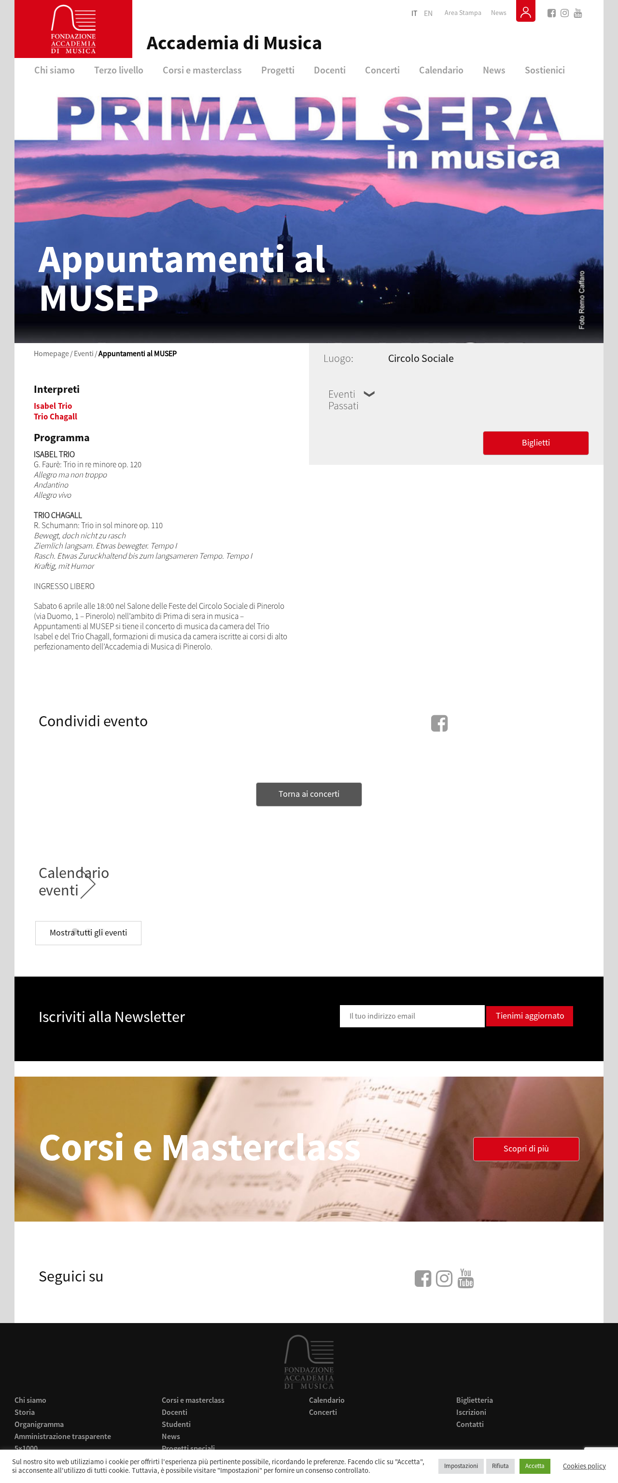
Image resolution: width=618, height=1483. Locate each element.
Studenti (176, 1424)
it (414, 13)
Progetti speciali (188, 1448)
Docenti (330, 70)
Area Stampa (463, 13)
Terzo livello (118, 70)
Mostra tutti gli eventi (88, 932)
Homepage (51, 354)
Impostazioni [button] (461, 1466)
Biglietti (536, 442)
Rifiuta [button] (500, 1466)
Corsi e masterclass (202, 70)
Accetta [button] (535, 1466)
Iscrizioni (471, 1412)
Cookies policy (584, 1466)
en (428, 13)
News (498, 13)
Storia (24, 1412)
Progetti (278, 70)
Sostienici (545, 70)
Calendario (441, 70)
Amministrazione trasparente (62, 1436)
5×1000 (26, 1448)
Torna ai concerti (309, 794)
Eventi (84, 354)
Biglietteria (474, 1400)
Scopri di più (526, 1148)
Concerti (382, 70)
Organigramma (39, 1424)
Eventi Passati (343, 400)
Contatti (470, 1424)
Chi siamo (54, 70)
